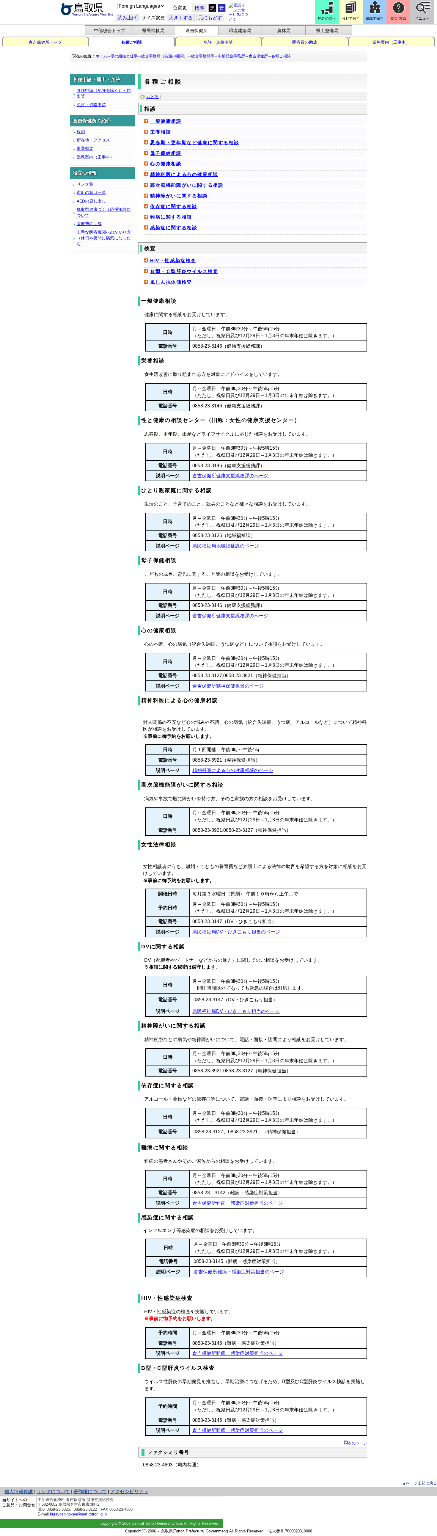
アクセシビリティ (129, 1491)
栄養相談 (160, 131)
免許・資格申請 (218, 42)
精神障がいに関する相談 (179, 195)
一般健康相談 (166, 121)
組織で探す (374, 18)
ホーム (101, 56)
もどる (152, 96)
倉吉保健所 (197, 30)
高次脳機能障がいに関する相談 (186, 185)
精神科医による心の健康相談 (184, 174)
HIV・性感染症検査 (173, 260)
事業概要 (85, 148)
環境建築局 (240, 30)
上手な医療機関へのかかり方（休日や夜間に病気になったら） (104, 238)
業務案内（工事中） (391, 42)
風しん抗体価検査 (171, 282)
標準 (199, 8)
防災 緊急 (398, 18)
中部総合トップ (109, 30)
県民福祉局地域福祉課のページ (225, 545)
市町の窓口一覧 (91, 192)
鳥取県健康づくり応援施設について (104, 212)
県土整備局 (327, 30)
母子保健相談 (166, 153)
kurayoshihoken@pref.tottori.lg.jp (78, 1514)
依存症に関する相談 (173, 206)
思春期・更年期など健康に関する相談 (194, 142)
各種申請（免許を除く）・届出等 (104, 93)
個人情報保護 (18, 1491)
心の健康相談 (166, 163)
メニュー (422, 18)
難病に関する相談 (171, 216)
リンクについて (53, 1491)
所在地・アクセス (93, 140)
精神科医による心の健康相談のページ (232, 770)
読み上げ (127, 17)
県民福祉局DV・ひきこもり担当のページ (236, 931)
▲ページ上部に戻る (419, 1483)
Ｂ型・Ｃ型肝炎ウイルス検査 (184, 271)
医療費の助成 (304, 42)
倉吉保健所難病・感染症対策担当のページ (237, 1203)
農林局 (283, 30)
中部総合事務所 (231, 56)
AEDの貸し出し (91, 201)
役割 (81, 131)
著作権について (90, 1491)
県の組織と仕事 (124, 56)
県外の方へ (327, 18)
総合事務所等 (202, 56)
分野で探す (351, 18)
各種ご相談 (131, 42)
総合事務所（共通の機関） (164, 56)
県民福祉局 (153, 30)
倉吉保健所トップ (45, 42)
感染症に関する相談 (173, 227)
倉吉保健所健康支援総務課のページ (230, 475)
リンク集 (85, 184)
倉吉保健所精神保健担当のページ (228, 685)
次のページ (357, 1443)
